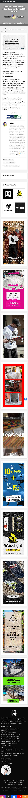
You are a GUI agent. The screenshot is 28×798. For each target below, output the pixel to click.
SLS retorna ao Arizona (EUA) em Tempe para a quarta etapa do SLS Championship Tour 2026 (12, 749)
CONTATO (19, 784)
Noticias (9, 23)
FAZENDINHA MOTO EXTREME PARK (11, 729)
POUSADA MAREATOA (7, 740)
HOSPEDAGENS (10, 784)
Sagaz (8, 16)
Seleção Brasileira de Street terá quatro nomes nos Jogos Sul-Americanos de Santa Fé (13, 754)
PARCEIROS (10, 781)
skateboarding (16, 166)
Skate (10, 166)
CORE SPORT (4, 732)
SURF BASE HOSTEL (6, 742)
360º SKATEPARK (5, 744)
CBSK (5, 23)
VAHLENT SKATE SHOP (7, 736)
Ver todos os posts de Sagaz (17, 154)
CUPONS (20, 783)
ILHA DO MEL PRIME (6, 738)
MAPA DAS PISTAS (20, 781)
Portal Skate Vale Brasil (9, 1)
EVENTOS (14, 783)
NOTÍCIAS (8, 783)
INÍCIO (4, 781)
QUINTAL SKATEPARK (7, 734)
